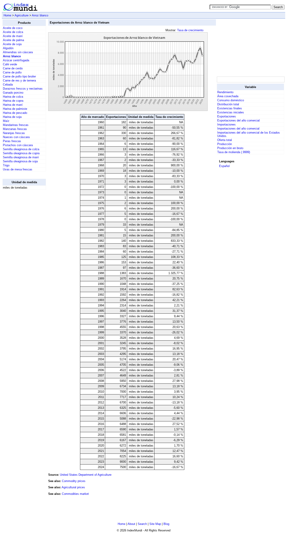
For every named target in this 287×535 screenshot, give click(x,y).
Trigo (6, 165)
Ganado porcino (13, 92)
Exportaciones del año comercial (238, 120)
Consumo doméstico (230, 100)
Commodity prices (73, 481)
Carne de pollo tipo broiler (19, 76)
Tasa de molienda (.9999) (233, 152)
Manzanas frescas (15, 129)
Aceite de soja (12, 44)
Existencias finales (229, 108)
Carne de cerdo (13, 68)
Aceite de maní (13, 36)
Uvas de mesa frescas (17, 169)
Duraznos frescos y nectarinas (23, 88)
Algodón (8, 48)
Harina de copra (13, 100)
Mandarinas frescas (15, 125)
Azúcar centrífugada (16, 60)
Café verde (10, 64)
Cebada (8, 84)
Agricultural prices (73, 487)
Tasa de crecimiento (190, 30)
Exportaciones (226, 116)
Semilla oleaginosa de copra (21, 153)
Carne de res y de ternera (19, 80)
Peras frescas (12, 141)
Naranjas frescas (14, 133)
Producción (224, 144)
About (131, 524)
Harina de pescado (15, 112)
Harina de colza (13, 96)
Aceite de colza (13, 32)
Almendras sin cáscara (18, 52)
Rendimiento (225, 92)
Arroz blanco (40, 15)
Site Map (155, 524)
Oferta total (224, 140)
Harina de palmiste (15, 108)
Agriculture (21, 15)
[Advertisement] (20, 260)
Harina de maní (13, 104)
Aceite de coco (12, 28)
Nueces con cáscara (16, 137)
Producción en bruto (230, 148)
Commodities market (75, 493)
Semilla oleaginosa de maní (21, 157)
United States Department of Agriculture (85, 474)
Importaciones (226, 124)
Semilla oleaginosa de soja (20, 161)
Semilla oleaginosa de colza (21, 149)
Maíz (6, 121)
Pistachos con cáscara (18, 145)
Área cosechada (227, 96)
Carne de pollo (12, 72)
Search (142, 524)
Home (7, 15)
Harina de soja (12, 117)
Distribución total (228, 104)
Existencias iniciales (230, 112)
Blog (166, 524)
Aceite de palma (13, 40)
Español (224, 166)
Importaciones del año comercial (238, 128)
